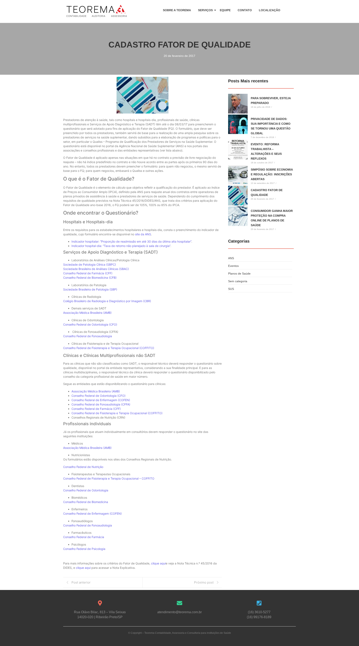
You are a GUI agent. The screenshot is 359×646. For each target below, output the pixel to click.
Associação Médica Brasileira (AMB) (87, 312)
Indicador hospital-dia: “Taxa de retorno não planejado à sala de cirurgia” (120, 246)
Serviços (205, 10)
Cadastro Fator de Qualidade (267, 192)
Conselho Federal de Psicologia (84, 549)
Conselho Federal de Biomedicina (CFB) (90, 277)
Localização (269, 10)
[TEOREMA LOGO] (96, 11)
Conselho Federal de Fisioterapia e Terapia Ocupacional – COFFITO (108, 478)
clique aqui (158, 563)
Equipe (225, 10)
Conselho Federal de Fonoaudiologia (87, 336)
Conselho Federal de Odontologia (85, 490)
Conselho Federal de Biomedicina (85, 502)
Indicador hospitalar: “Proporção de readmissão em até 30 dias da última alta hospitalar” (131, 241)
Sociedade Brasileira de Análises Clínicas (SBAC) (96, 269)
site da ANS (143, 234)
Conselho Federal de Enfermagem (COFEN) (100, 400)
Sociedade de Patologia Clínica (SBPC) (89, 264)
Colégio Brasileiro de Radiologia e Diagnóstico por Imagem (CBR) (107, 301)
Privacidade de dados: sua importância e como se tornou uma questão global (270, 126)
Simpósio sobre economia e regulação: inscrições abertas (272, 174)
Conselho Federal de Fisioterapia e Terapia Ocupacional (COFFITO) (108, 348)
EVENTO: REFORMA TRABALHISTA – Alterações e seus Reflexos (266, 151)
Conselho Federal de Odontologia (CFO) (90, 324)
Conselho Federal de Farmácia (83, 537)
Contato (245, 10)
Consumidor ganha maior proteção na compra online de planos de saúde (272, 218)
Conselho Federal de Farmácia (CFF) (87, 273)
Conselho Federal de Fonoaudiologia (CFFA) (100, 404)
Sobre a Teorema (177, 10)
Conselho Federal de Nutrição (83, 467)
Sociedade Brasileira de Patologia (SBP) (90, 289)
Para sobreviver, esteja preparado (271, 100)
